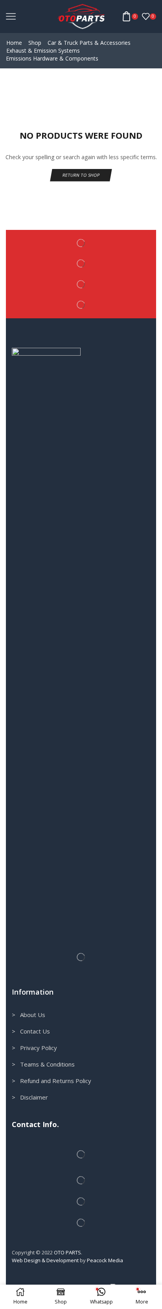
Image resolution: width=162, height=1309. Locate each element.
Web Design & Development (45, 1260)
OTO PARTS (67, 1252)
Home (14, 42)
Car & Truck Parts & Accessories (89, 42)
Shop (34, 42)
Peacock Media (105, 1260)
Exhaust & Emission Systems (43, 50)
